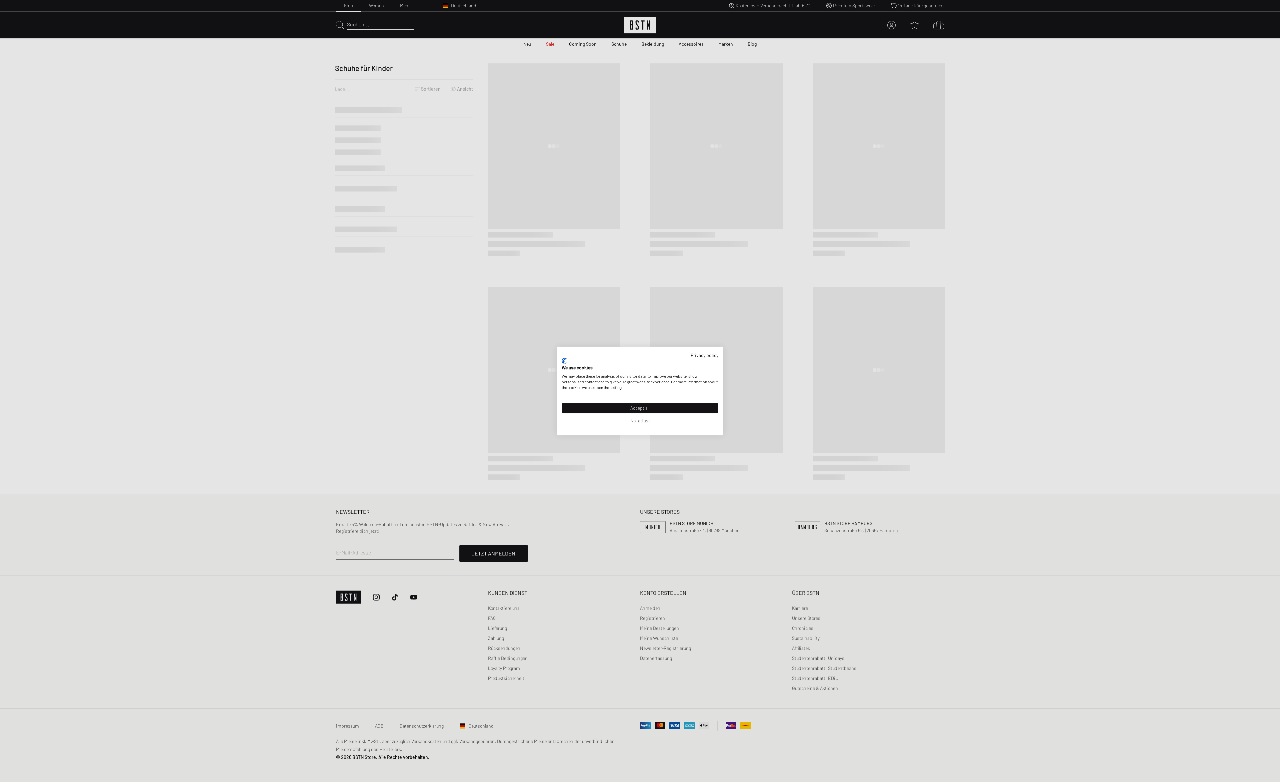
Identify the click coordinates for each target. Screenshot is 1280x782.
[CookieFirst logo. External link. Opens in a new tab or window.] (564, 361)
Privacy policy (704, 355)
